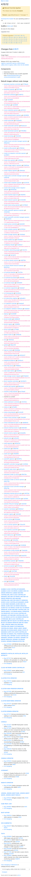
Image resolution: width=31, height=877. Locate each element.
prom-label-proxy (9, 535)
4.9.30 (15, 42)
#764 (24, 716)
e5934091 (19, 282)
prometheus (7, 540)
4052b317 (22, 355)
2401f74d (26, 493)
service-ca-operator (9, 566)
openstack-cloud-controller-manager (14, 486)
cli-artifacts (7, 105)
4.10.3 (5, 37)
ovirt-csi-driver (8, 519)
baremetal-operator (9, 89)
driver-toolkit (7, 329)
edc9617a (20, 94)
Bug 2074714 (7, 843)
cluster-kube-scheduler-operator (13, 182)
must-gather (5, 812)
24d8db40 (17, 319)
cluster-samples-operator (11, 229)
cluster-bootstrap (8, 136)
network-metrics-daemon (11, 433)
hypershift (4, 770)
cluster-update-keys (9, 239)
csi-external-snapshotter (10, 288)
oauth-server (7, 453)
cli (4, 99)
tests (3, 833)
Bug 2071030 (7, 691)
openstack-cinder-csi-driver (11, 474)
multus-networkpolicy (10, 412)
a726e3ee (21, 148)
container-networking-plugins (12, 250)
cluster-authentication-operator (12, 115)
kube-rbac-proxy (8, 365)
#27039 (11, 853)
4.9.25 (15, 41)
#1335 (14, 695)
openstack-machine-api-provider (13, 493)
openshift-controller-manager (12, 464)
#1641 (13, 705)
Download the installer (7, 18)
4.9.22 (24, 39)
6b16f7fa (19, 459)
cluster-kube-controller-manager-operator (15, 175)
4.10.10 (16, 35)
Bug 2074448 (7, 848)
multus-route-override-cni (11, 417)
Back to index (5, 1)
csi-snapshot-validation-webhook (13, 308)
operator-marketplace (10, 509)
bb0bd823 (22, 298)
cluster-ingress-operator (10, 170)
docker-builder (8, 319)
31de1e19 (21, 277)
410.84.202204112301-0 (13, 75)
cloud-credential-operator (11, 110)
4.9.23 (5, 41)
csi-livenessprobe (9, 293)
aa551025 (23, 110)
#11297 (6, 747)
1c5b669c (17, 324)
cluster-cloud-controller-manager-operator (15, 141)
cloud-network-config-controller (12, 667)
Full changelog (8, 649)
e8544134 (17, 443)
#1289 (27, 773)
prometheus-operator (10, 560)
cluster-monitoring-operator (11, 701)
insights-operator (7, 782)
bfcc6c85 (20, 412)
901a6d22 (26, 376)
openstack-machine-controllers (12, 498)
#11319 (21, 738)
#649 (14, 764)
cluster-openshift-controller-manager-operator (16, 217)
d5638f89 (26, 115)
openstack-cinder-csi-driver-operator (14, 479)
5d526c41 (20, 360)
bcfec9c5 (16, 438)
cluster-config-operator (10, 148)
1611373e (19, 566)
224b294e (7, 212)
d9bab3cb (7, 143)
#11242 (6, 752)
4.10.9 (10, 39)
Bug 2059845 (7, 836)
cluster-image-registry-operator (12, 165)
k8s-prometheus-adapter (11, 355)
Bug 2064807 (7, 806)
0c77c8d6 (16, 329)
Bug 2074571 (7, 737)
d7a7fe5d (24, 402)
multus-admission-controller (11, 402)
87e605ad (26, 165)
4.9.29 (10, 42)
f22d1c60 (18, 136)
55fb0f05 (22, 194)
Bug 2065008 (7, 733)
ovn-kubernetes (6, 823)
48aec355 (13, 345)
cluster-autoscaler (9, 120)
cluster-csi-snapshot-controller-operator (15, 153)
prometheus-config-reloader (11, 550)
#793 (10, 682)
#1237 (13, 647)
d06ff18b (23, 260)
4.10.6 (20, 37)
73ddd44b (24, 550)
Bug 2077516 (7, 852)
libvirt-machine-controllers (11, 381)
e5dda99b (23, 433)
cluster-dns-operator (9, 160)
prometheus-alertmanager (11, 545)
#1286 (17, 776)
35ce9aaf (22, 529)
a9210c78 (21, 469)
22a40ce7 (19, 244)
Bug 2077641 (7, 728)
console (4, 722)
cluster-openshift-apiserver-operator (14, 210)
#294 (19, 817)
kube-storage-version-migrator (12, 376)
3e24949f (10, 99)
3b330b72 (23, 381)
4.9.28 (5, 42)
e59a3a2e (22, 170)
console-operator (7, 758)
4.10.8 (5, 39)
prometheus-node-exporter (11, 555)
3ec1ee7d (13, 255)
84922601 (24, 427)
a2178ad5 (22, 391)
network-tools (8, 438)
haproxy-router (8, 350)
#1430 (26, 798)
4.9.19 (15, 39)
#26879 (17, 859)
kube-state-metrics (9, 371)
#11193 (19, 735)
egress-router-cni (8, 334)
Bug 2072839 (7, 743)
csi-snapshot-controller (10, 303)
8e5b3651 (22, 224)
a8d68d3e (25, 422)
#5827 (25, 661)
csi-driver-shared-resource (11, 260)
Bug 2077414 (7, 840)
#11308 (9, 726)
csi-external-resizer (9, 282)
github (19, 875)
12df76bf (25, 498)
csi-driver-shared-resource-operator (14, 265)
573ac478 (22, 524)
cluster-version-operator (9, 711)
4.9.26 (20, 41)
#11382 (23, 731)
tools (5, 581)
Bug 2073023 (7, 740)
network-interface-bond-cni (11, 427)
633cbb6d (17, 519)
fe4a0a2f (22, 288)
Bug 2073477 (7, 724)
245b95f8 (16, 453)
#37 (24, 672)
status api (10, 26)
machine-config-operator (11, 391)
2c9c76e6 (14, 571)
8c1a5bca (18, 293)
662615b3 (7, 267)
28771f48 (19, 89)
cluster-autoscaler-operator (11, 125)
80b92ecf (20, 509)
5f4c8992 (18, 535)
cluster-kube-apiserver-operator (12, 688)
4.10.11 (21, 35)
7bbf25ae (11, 339)
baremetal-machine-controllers (12, 84)
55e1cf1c (24, 250)
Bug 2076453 (7, 761)
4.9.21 (20, 39)
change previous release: (8, 866)
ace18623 (6, 155)
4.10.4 (10, 37)
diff (19, 77)
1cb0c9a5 (23, 503)
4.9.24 (10, 41)
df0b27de (24, 474)
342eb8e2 (20, 239)
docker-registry (8, 324)
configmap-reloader (9, 244)
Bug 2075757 (7, 703)
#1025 (5, 827)
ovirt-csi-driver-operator (10, 524)
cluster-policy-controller (10, 224)
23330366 (23, 200)
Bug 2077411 (7, 658)
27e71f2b (20, 272)
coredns (6, 255)
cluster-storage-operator (11, 234)
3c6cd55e (15, 540)
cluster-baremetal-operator (11, 131)
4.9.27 (24, 41)
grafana (6, 345)
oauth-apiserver (8, 443)
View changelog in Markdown (9, 864)
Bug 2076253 (7, 798)
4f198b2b (18, 365)
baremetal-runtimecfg (10, 94)
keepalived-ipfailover (10, 360)
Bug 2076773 (7, 681)
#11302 (22, 742)
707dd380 (23, 417)
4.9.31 (20, 42)
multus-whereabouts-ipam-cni (12, 422)
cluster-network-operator (11, 200)
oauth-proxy (7, 448)
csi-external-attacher (9, 272)
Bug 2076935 (7, 670)
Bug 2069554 (7, 815)
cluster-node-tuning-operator (12, 205)
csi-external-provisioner (10, 277)
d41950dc (22, 229)
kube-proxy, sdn (6, 803)
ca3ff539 (6, 177)
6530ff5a (19, 371)
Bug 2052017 (7, 826)
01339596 (23, 545)
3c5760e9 (25, 205)
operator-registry (8, 514)
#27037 (18, 841)
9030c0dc (14, 189)
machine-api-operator (10, 386)
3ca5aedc (22, 234)
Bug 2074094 (7, 644)
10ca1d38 (12, 576)
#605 (19, 787)
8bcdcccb (24, 125)
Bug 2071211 (7, 714)
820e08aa (17, 350)
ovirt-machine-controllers (11, 529)
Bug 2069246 (7, 749)
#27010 (16, 850)
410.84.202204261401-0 (10, 77)
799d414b (15, 448)
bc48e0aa (20, 160)
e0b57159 (6, 481)
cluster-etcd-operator (9, 678)
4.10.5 (15, 37)
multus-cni (7, 407)
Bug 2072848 (7, 785)
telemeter (6, 571)
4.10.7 (24, 37)
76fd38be (23, 131)
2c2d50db (25, 464)
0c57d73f (26, 182)
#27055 (21, 838)
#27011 (21, 847)
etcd (5, 339)
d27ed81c (14, 407)
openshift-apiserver (9, 459)
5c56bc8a (18, 334)
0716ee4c (25, 84)
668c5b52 (21, 386)
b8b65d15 (8, 219)
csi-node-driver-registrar (10, 298)
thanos (6, 576)
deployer (6, 314)
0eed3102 (24, 555)
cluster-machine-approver (11, 194)
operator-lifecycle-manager (11, 503)
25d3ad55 (19, 120)
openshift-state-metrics (10, 469)
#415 (25, 806)
